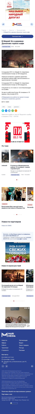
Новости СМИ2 (6, 225)
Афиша (4, 343)
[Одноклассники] (16, 110)
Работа (4, 345)
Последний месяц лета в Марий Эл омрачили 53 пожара (12, 286)
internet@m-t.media (8, 359)
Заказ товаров (23, 345)
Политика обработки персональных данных (16, 391)
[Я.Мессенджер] (3, 110)
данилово (16, 106)
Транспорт (5, 348)
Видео (21, 343)
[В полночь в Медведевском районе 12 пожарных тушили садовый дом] (22, 156)
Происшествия (6, 46)
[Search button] (31, 24)
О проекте (5, 350)
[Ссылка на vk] (3, 366)
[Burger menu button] (3, 24)
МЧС (4, 106)
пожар (9, 106)
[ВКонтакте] (6, 110)
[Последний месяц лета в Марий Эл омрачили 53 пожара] (13, 275)
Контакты (5, 354)
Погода (21, 348)
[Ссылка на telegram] (6, 366)
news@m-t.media (22, 239)
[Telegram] (9, 110)
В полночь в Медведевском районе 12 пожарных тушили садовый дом (20, 167)
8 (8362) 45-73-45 (8, 357)
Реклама (22, 350)
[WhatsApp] (12, 110)
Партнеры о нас (7, 394)
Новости (4, 204)
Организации (23, 340)
